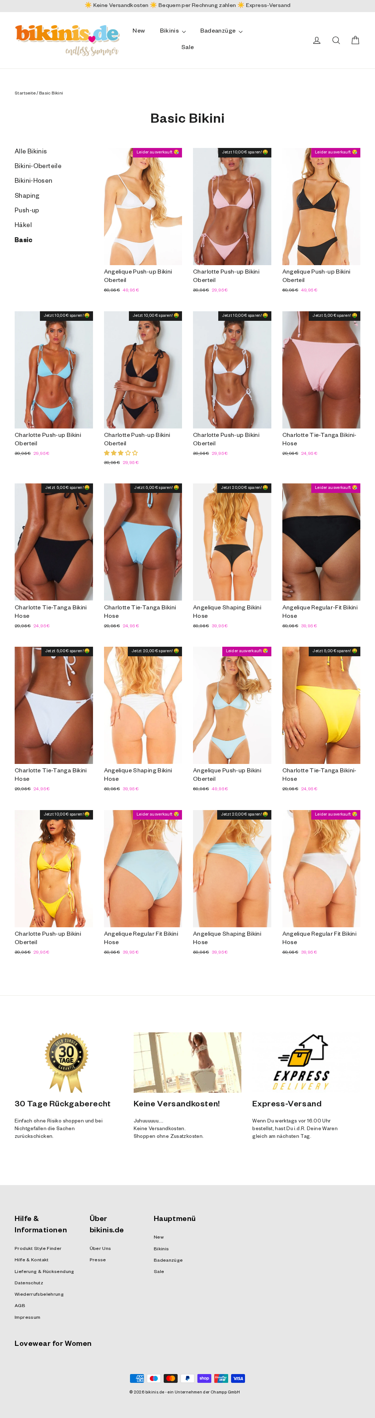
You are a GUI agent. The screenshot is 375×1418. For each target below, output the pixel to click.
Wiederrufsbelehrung (39, 1295)
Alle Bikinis (31, 152)
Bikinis (170, 32)
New (139, 32)
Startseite (25, 94)
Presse (98, 1260)
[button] (121, 454)
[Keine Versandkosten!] (188, 1062)
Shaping (27, 196)
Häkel (23, 226)
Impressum (27, 1318)
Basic (23, 241)
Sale (187, 48)
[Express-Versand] (306, 1062)
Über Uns (100, 1249)
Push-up (27, 211)
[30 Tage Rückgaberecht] (69, 1062)
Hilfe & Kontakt (32, 1260)
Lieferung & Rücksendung (44, 1272)
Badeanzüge (218, 32)
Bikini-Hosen (34, 181)
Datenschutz (29, 1283)
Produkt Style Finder (38, 1249)
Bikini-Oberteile (38, 167)
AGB (20, 1306)
